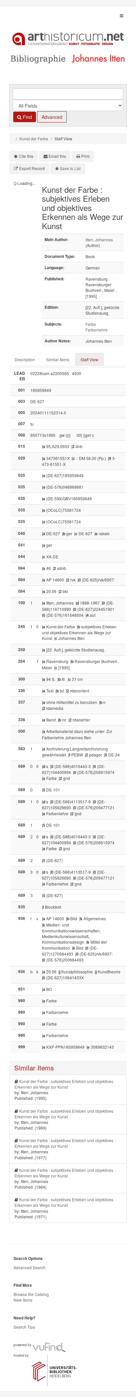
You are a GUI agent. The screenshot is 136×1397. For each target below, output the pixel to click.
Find (26, 117)
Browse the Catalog (31, 1294)
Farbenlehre (96, 329)
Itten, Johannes (99, 239)
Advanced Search (30, 1267)
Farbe (90, 324)
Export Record (32, 168)
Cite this (26, 156)
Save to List (70, 168)
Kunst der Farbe (33, 138)
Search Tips (24, 1327)
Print (85, 156)
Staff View (89, 359)
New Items (23, 1300)
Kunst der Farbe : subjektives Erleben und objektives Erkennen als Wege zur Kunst (64, 1084)
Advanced (52, 117)
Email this (57, 156)
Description (25, 359)
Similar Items (57, 359)
